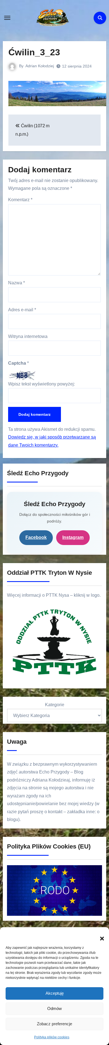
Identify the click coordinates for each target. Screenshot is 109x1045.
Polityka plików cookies (51, 1037)
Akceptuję (55, 993)
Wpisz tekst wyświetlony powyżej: (41, 384)
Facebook (36, 537)
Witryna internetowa (28, 336)
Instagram (73, 537)
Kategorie (54, 704)
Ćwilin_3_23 (34, 52)
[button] (99, 935)
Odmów (54, 1008)
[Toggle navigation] (7, 17)
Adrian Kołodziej (39, 66)
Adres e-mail (22, 309)
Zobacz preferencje (54, 1023)
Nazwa (16, 282)
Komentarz (20, 199)
